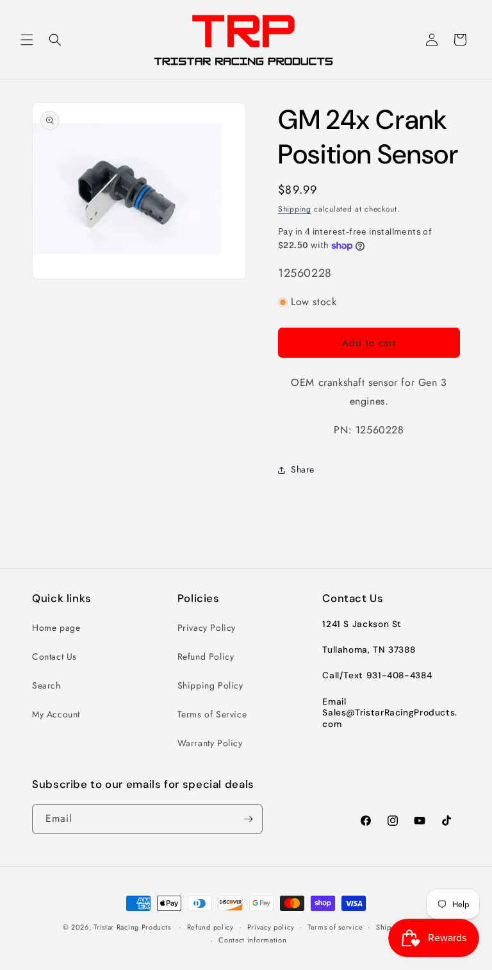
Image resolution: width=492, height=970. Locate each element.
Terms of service (335, 927)
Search (46, 685)
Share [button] (303, 469)
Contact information (252, 940)
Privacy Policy (206, 627)
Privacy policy (271, 927)
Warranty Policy (210, 743)
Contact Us (54, 656)
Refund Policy (205, 656)
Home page (56, 627)
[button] (27, 40)
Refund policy (210, 927)
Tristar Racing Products (132, 927)
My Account (56, 714)
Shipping (294, 209)
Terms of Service (212, 714)
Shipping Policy (210, 685)
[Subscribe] (248, 819)
